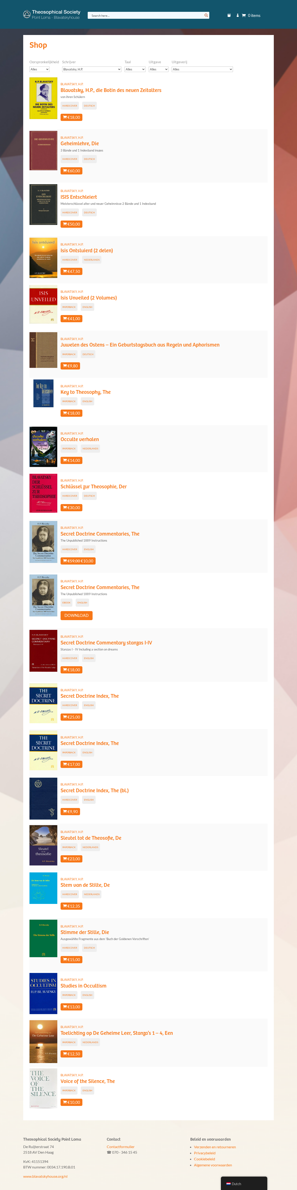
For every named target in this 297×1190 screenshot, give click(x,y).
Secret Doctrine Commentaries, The (100, 534)
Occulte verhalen (80, 439)
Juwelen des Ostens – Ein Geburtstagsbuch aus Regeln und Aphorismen (140, 345)
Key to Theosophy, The (86, 392)
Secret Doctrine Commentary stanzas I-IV (106, 643)
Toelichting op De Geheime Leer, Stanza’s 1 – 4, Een (117, 1033)
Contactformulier (121, 1146)
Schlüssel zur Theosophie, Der (94, 487)
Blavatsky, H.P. (72, 84)
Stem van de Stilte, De (85, 885)
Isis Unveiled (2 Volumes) (89, 298)
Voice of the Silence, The (88, 1081)
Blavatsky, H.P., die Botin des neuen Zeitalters (111, 90)
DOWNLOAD (77, 615)
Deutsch (89, 105)
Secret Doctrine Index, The (90, 696)
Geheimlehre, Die (80, 144)
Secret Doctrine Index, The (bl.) (95, 791)
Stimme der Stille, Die (85, 932)
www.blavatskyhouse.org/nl (45, 1176)
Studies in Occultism (84, 986)
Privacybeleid (205, 1153)
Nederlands (92, 259)
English (87, 307)
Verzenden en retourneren (215, 1147)
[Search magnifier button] (206, 15)
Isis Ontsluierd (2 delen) (87, 251)
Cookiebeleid (204, 1159)
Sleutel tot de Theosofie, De (91, 838)
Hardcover (69, 105)
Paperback (69, 307)
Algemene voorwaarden (213, 1165)
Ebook (66, 602)
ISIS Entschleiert (79, 197)
